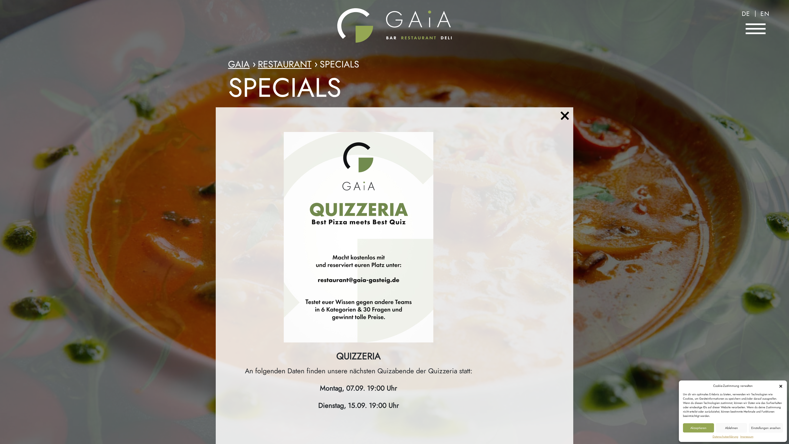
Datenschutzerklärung (725, 437)
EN (764, 13)
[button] (781, 386)
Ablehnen (731, 428)
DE (746, 13)
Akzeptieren (698, 428)
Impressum (746, 437)
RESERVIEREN (756, 47)
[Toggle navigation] (756, 29)
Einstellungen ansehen (766, 428)
